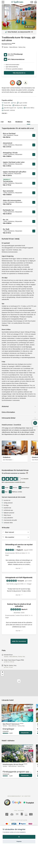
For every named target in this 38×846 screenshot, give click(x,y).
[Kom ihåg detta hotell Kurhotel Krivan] (34, 6)
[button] (19, 681)
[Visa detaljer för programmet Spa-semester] (33, 192)
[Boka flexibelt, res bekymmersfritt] (32, 32)
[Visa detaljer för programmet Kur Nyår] (33, 231)
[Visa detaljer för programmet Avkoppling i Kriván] (33, 154)
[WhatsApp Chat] (35, 423)
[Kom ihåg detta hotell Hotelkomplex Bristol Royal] (3, 746)
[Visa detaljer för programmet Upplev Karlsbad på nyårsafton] (33, 173)
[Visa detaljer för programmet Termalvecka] (33, 183)
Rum (9, 122)
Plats (28, 122)
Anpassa (19, 841)
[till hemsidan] (17, 2)
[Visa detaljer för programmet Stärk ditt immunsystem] (33, 202)
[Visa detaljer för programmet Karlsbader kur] (33, 211)
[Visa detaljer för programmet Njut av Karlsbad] (33, 135)
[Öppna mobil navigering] (3, 2)
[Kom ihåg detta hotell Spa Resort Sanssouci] (3, 705)
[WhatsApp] (35, 2)
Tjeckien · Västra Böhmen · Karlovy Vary (14, 47)
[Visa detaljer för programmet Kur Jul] (33, 221)
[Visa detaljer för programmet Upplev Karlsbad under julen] (33, 164)
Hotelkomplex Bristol (13, 764)
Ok (19, 836)
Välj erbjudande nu (19, 73)
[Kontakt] (31, 2)
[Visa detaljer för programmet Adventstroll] (33, 145)
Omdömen (19, 122)
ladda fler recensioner (19, 641)
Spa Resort (11, 724)
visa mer (4, 113)
